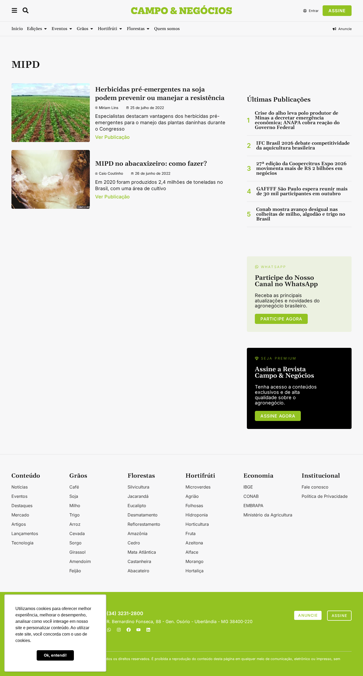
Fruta (190, 533)
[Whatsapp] (109, 629)
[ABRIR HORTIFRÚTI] (121, 29)
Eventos (19, 496)
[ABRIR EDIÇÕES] (45, 29)
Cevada (77, 533)
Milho (74, 505)
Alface (191, 552)
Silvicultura (138, 487)
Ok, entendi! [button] (55, 655)
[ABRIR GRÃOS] (92, 29)
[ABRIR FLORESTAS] (148, 29)
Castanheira (139, 561)
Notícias (19, 487)
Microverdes (197, 487)
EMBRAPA (253, 505)
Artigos (18, 524)
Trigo (74, 515)
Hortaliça (194, 570)
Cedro (134, 542)
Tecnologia (22, 542)
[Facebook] (128, 629)
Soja (73, 496)
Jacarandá (138, 496)
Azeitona (194, 542)
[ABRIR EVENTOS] (71, 29)
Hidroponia (196, 515)
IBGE (248, 487)
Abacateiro (138, 570)
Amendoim (80, 561)
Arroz (75, 524)
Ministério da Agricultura (267, 515)
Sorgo (75, 542)
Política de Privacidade (325, 496)
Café (74, 487)
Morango (194, 561)
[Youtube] (138, 629)
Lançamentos (24, 533)
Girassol (77, 552)
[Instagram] (119, 629)
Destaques (21, 505)
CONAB (251, 496)
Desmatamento (143, 515)
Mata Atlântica (142, 552)
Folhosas (194, 505)
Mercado (20, 515)
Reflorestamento (144, 524)
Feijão (75, 570)
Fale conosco (315, 487)
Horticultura (197, 524)
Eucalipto (137, 505)
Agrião (192, 496)
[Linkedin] (148, 629)
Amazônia (137, 533)
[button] (14, 11)
